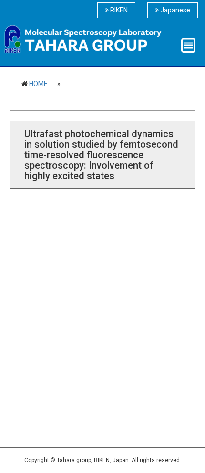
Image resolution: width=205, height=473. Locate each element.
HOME (38, 83)
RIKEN (118, 10)
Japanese (174, 10)
